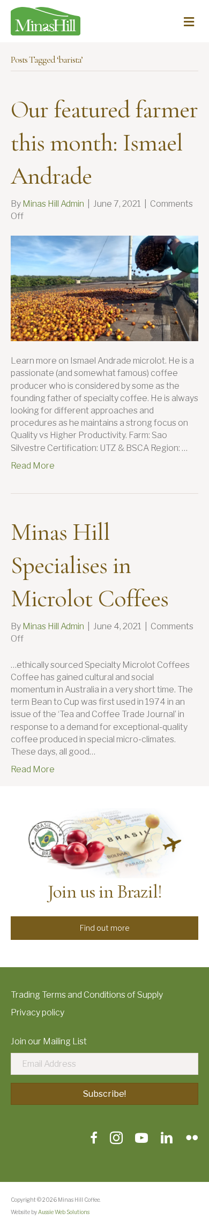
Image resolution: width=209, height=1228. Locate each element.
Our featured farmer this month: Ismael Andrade (104, 142)
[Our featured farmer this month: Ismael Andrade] (104, 288)
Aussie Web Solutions (63, 1212)
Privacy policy (37, 1012)
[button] (104, 928)
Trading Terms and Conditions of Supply (87, 995)
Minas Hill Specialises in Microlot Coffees (89, 565)
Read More (33, 466)
